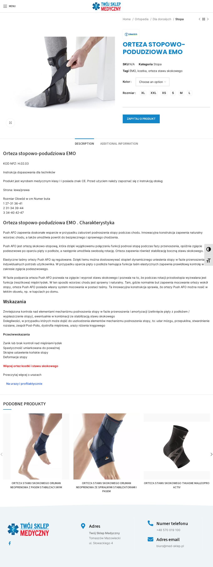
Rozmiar (129, 93)
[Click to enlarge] (10, 123)
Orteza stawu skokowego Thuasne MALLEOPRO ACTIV (176, 485)
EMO (133, 71)
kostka (142, 71)
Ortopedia (142, 19)
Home (127, 19)
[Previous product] (199, 19)
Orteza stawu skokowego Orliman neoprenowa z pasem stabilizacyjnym (36, 485)
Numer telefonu (172, 523)
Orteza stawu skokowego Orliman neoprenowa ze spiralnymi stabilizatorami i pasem (106, 487)
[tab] (84, 143)
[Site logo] (106, 6)
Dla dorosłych (162, 19)
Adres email (168, 539)
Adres (94, 526)
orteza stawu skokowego (165, 71)
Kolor (126, 81)
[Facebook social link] (9, 543)
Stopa (179, 19)
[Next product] (208, 19)
